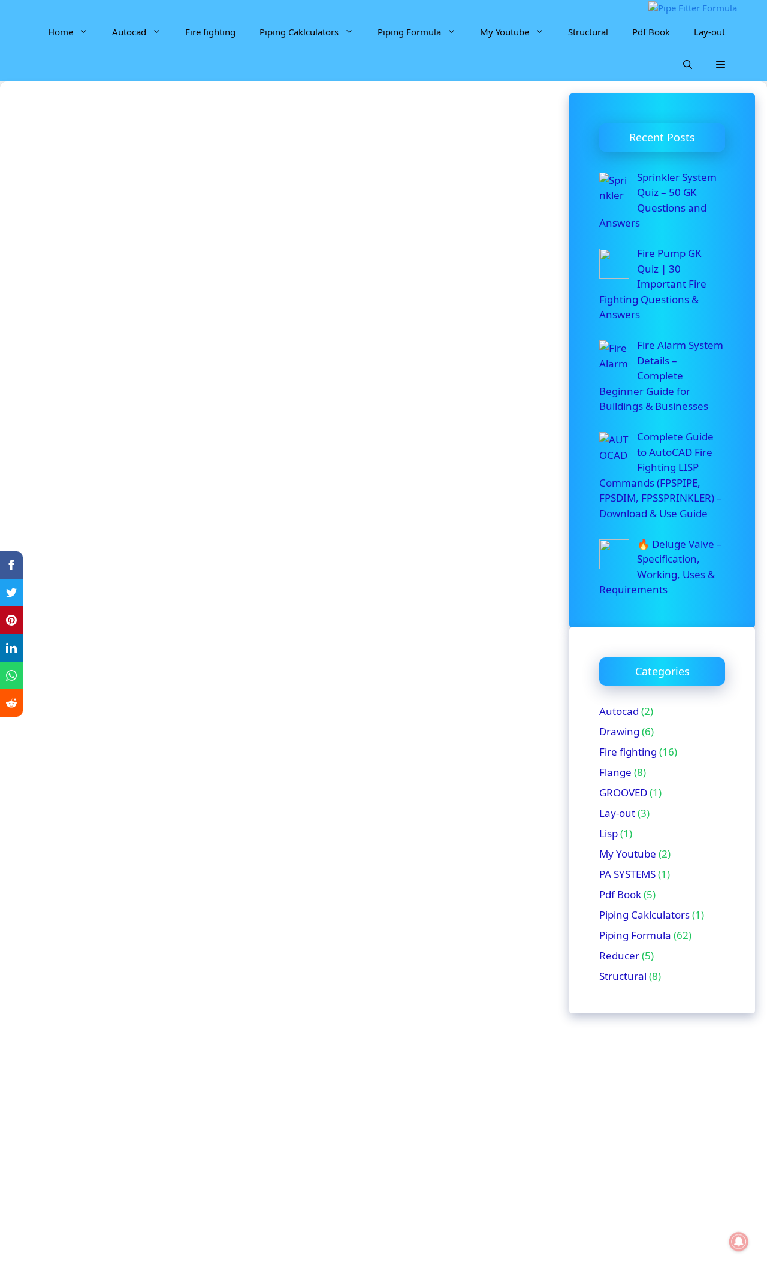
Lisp (608, 833)
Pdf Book (651, 32)
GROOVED (623, 792)
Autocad (129, 32)
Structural (588, 32)
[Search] (290, 288)
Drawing (619, 731)
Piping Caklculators (299, 32)
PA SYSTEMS (627, 874)
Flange (615, 772)
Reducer (619, 955)
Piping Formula (409, 32)
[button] (687, 65)
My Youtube (504, 32)
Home (60, 32)
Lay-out (709, 32)
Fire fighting (210, 32)
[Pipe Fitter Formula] (692, 8)
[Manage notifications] (738, 1241)
